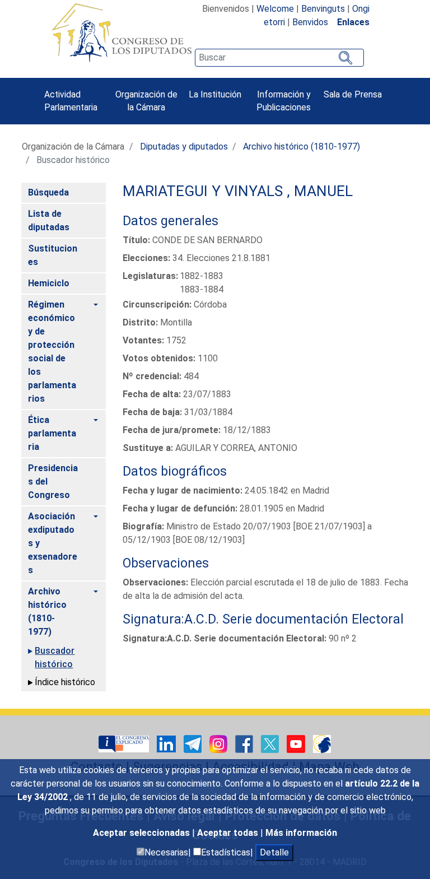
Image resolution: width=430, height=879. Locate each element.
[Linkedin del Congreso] (167, 743)
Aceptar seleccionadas (142, 832)
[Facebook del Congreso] (245, 743)
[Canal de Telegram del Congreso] (194, 743)
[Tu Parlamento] (125, 743)
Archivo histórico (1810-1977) (301, 146)
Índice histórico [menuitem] (65, 682)
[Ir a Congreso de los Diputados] (121, 32)
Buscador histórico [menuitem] (54, 657)
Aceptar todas (228, 832)
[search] (279, 58)
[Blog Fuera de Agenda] (322, 743)
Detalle (274, 852)
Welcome (275, 8)
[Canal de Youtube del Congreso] (297, 743)
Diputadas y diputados (184, 146)
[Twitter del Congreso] (271, 743)
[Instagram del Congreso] (219, 743)
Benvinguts (323, 8)
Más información (301, 832)
